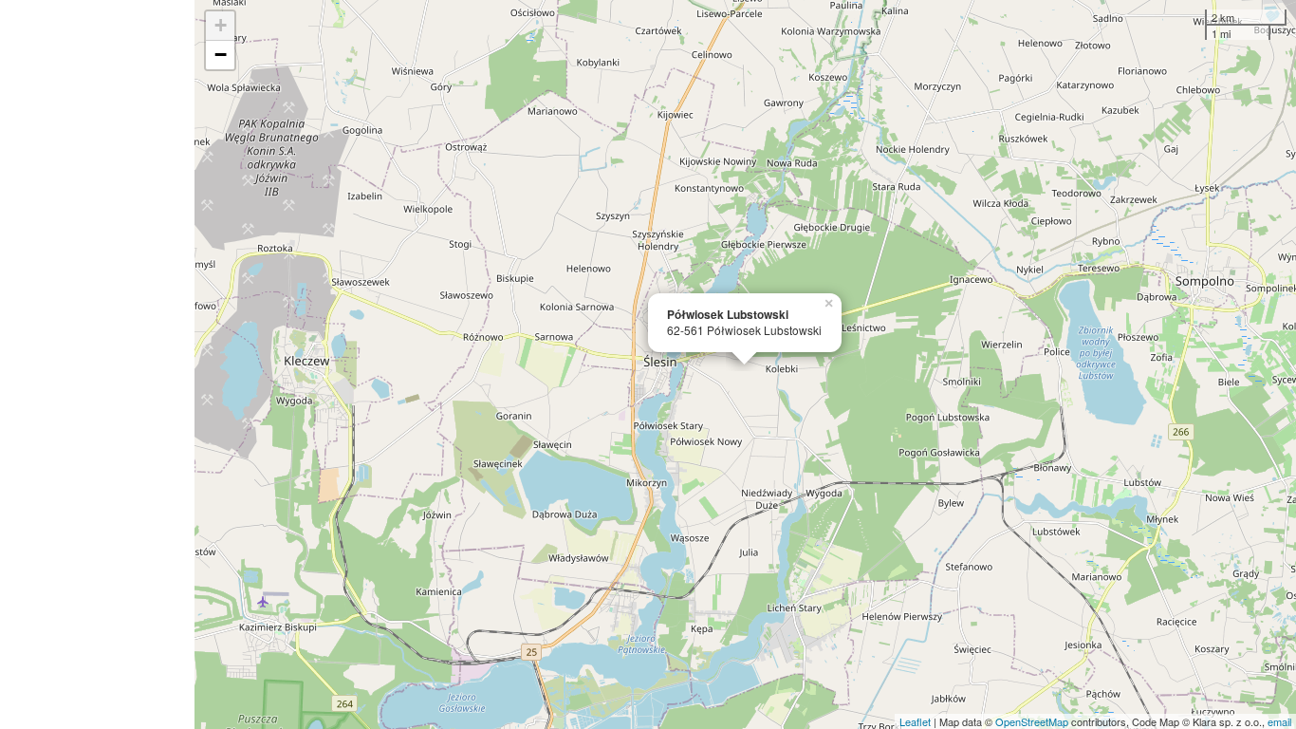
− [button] (220, 54)
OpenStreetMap (1031, 721)
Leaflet (915, 721)
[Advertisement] (97, 364)
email (1279, 721)
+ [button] (220, 25)
